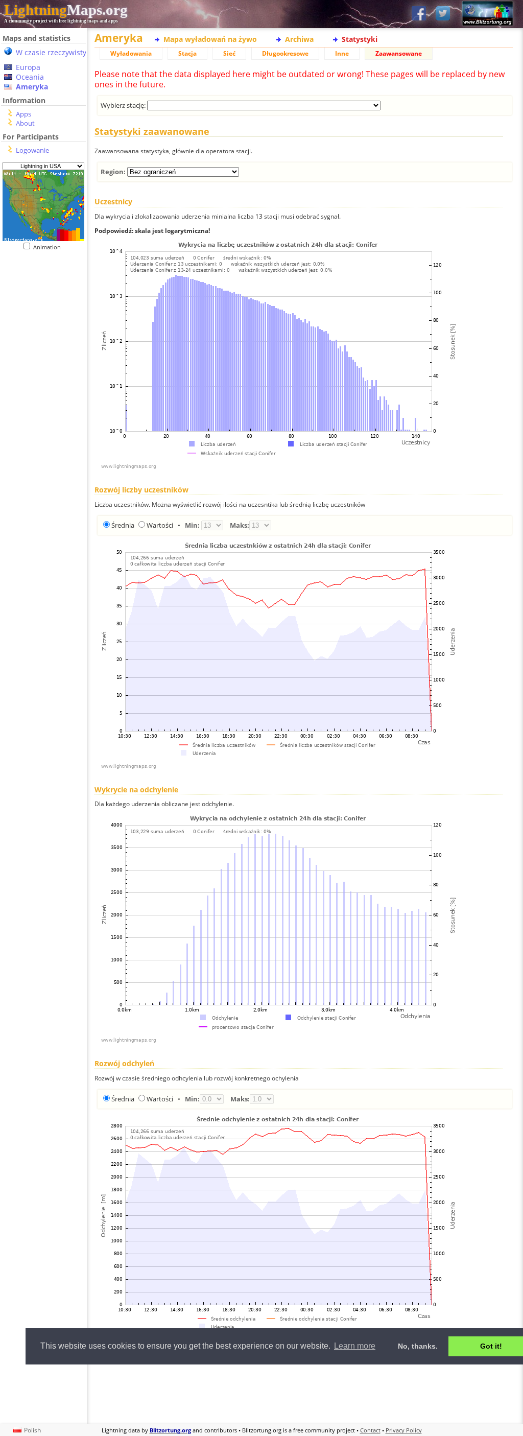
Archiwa (299, 39)
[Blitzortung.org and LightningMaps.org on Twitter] (443, 14)
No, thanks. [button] (418, 1346)
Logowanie (32, 150)
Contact (370, 1430)
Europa (28, 67)
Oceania (30, 77)
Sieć (229, 53)
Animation (49, 247)
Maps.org (66, 10)
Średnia (122, 525)
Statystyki (359, 39)
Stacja (187, 53)
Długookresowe (285, 53)
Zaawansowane (398, 53)
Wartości (160, 525)
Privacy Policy (404, 1430)
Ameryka (32, 86)
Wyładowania (131, 53)
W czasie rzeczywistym (54, 52)
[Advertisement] (303, 1393)
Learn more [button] (354, 1345)
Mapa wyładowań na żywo (210, 39)
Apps (23, 114)
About (25, 123)
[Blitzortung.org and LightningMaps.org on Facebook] (419, 14)
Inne (342, 53)
